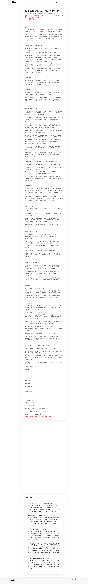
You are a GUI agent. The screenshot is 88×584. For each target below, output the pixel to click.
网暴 (39, 13)
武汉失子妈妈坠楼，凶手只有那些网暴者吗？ (40, 503)
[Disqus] (44, 443)
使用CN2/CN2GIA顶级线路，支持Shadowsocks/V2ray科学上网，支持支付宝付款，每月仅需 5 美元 (44, 16)
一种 (47, 13)
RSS (62, 2)
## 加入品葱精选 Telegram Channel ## (35, 19)
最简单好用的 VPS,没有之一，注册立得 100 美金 (38, 416)
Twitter (73, 2)
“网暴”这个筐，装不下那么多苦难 (37, 515)
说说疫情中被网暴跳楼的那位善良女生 (38, 559)
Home (57, 2)
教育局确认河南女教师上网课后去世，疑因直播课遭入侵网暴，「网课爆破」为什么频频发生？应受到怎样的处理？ (44, 544)
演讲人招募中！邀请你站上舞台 (32, 392)
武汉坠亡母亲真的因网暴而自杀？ (37, 529)
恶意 (43, 13)
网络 (45, 13)
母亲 (41, 13)
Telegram (68, 2)
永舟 (27, 13)
